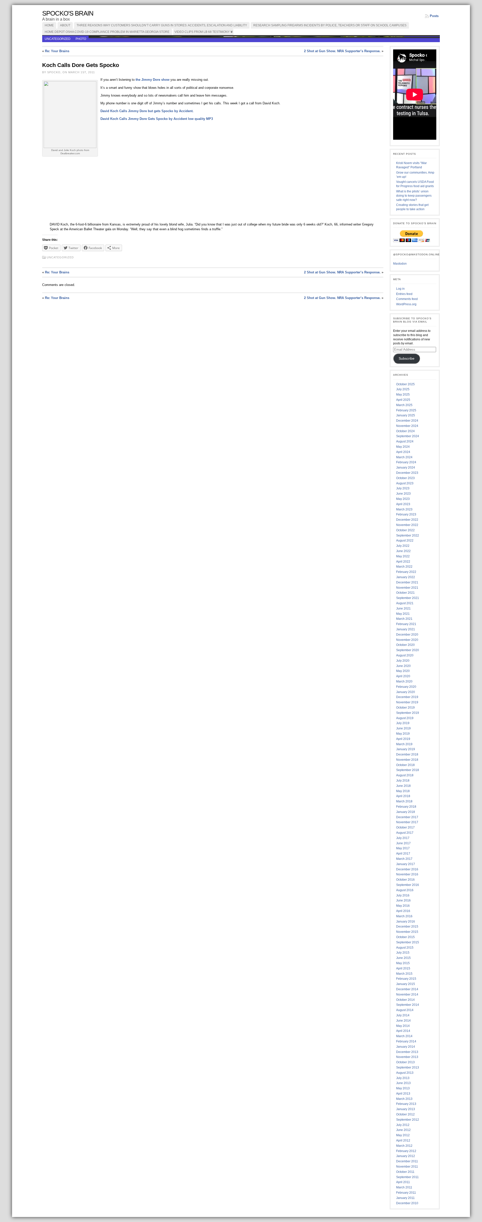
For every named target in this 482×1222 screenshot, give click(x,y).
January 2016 (405, 921)
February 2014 (406, 1041)
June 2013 (403, 1083)
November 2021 (407, 587)
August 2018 (404, 775)
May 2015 (403, 963)
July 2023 (402, 488)
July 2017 (402, 838)
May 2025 (403, 394)
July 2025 (402, 389)
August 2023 (404, 483)
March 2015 (404, 973)
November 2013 (407, 1057)
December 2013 (407, 1052)
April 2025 (403, 400)
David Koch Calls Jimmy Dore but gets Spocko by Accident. (147, 111)
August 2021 (404, 603)
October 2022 (405, 530)
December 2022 (407, 519)
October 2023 (405, 478)
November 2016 (407, 874)
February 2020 (406, 687)
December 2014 (407, 989)
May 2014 (403, 1026)
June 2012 (403, 1130)
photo (81, 39)
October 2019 (405, 707)
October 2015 (405, 937)
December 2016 (407, 869)
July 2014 (402, 1015)
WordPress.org (406, 304)
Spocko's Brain (67, 13)
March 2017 (404, 859)
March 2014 (404, 1036)
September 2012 (407, 1119)
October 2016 (405, 879)
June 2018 (403, 786)
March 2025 (404, 405)
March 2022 (404, 566)
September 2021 (407, 598)
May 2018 (403, 791)
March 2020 (404, 681)
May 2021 (403, 614)
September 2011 (407, 1177)
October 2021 (405, 592)
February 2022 (406, 572)
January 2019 (405, 749)
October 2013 (405, 1062)
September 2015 (407, 942)
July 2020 (402, 660)
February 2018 (406, 806)
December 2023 (407, 473)
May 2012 (403, 1135)
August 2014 (404, 1010)
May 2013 (403, 1088)
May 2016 (403, 905)
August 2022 (404, 540)
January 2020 (405, 692)
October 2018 (405, 765)
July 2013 (402, 1078)
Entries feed (404, 294)
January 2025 (405, 415)
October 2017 (405, 827)
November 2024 (407, 426)
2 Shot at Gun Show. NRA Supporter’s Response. (342, 51)
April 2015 (403, 968)
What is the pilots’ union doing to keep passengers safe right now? (414, 196)
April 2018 (403, 796)
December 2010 (407, 1203)
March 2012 (404, 1146)
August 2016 (404, 890)
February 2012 (406, 1151)
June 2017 (403, 843)
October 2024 (405, 431)
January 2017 (405, 864)
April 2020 (403, 676)
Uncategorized (58, 39)
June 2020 (403, 666)
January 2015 (405, 984)
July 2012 (402, 1125)
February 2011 (406, 1192)
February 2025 (406, 410)
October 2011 (405, 1172)
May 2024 (403, 446)
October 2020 (405, 645)
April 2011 (403, 1182)
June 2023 (403, 493)
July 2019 (402, 723)
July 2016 (402, 895)
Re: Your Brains (57, 51)
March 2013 (404, 1099)
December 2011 (407, 1161)
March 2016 (404, 916)
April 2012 (403, 1140)
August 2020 (404, 655)
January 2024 (405, 467)
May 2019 (403, 733)
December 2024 (407, 420)
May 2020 (403, 671)
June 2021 (403, 608)
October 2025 (405, 384)
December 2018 (407, 754)
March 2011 (404, 1187)
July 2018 (402, 780)
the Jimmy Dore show (152, 80)
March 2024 (404, 457)
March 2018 (404, 801)
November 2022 (407, 525)
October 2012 (405, 1114)
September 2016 (407, 885)
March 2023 (404, 509)
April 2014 (403, 1031)
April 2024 (403, 452)
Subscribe (406, 358)
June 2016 (403, 900)
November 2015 (407, 932)
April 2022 (403, 561)
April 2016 (403, 911)
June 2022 (403, 551)
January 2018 (405, 812)
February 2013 (406, 1104)
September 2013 (407, 1067)
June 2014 (403, 1020)
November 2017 (407, 822)
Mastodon (400, 263)
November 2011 (407, 1166)
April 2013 (403, 1093)
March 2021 (404, 619)
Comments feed (407, 299)
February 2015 (406, 978)
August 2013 (404, 1073)
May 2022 (403, 556)
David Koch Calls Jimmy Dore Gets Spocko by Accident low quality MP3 (156, 119)
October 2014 (405, 1000)
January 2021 (405, 629)
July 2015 (402, 952)
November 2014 (407, 994)
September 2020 (407, 650)
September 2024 (407, 436)
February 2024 (406, 462)
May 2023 (403, 499)
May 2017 (403, 848)
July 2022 (402, 546)
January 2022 (405, 577)
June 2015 (403, 958)
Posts (434, 16)
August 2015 (404, 947)
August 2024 (404, 441)
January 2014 (405, 1046)
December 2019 (407, 697)
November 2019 (407, 702)
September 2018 (407, 770)
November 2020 (407, 640)
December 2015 (407, 926)
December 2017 (407, 817)
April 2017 (403, 853)
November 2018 (407, 759)
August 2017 (404, 832)
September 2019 (407, 713)
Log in (400, 288)
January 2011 (405, 1198)
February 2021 (406, 624)
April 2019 (403, 739)
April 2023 (403, 504)
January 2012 (405, 1156)
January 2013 (405, 1109)
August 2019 (404, 718)
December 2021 (407, 582)
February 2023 (406, 514)
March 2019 (404, 744)
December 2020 (407, 634)
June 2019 (403, 728)
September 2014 (407, 1005)
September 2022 (407, 535)
